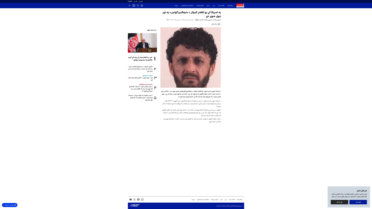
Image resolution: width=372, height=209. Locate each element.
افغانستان (221, 6)
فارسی (135, 1)
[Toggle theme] (129, 5)
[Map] (142, 5)
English (130, 1)
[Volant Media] (134, 205)
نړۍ (214, 6)
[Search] (138, 5)
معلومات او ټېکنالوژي (187, 6)
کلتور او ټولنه (200, 6)
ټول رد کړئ (339, 202)
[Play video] (134, 5)
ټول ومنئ (358, 202)
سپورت (176, 6)
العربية (141, 1)
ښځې (208, 6)
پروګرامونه (230, 6)
